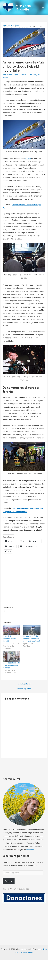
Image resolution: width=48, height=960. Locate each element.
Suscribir (8, 881)
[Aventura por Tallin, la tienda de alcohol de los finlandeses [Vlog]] (31, 630)
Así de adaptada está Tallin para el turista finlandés (11, 665)
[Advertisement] (24, 581)
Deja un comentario (10, 75)
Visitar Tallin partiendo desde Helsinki (9, 638)
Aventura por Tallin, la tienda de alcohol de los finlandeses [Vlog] (31, 638)
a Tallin (28, 159)
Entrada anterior (24, 684)
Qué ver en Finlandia (28, 75)
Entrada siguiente (24, 689)
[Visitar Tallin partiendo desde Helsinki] (11, 630)
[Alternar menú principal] (43, 7)
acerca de (30, 850)
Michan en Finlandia (23, 7)
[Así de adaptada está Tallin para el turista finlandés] (11, 656)
